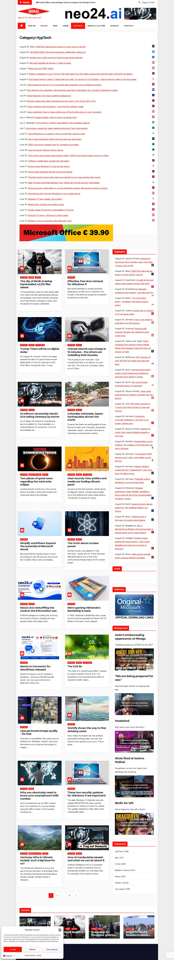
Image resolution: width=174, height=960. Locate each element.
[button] (60, 930)
